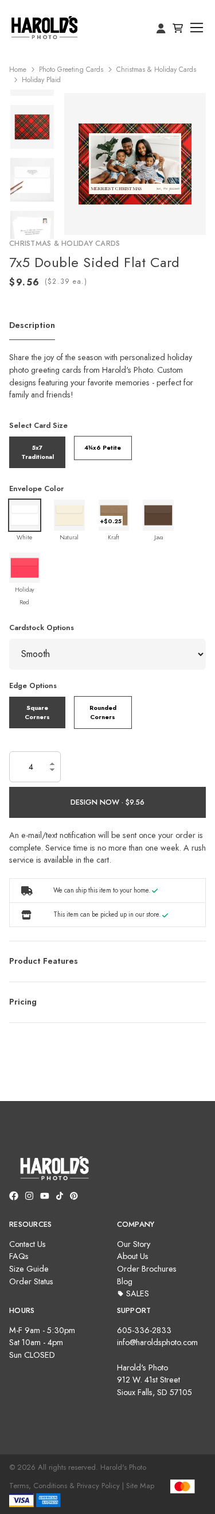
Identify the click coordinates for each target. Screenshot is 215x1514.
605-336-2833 (144, 1330)
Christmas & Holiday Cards (156, 69)
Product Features (43, 961)
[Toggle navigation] (197, 28)
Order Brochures (147, 1268)
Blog (124, 1281)
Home (17, 69)
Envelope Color (36, 488)
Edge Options (33, 685)
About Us (132, 1256)
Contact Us (27, 1244)
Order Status (31, 1281)
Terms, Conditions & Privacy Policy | (66, 1485)
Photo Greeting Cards (71, 69)
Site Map (140, 1485)
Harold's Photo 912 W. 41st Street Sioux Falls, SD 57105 (154, 1380)
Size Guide (29, 1268)
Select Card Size (38, 425)
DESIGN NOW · (98, 802)
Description (32, 325)
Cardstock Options (41, 627)
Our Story (133, 1244)
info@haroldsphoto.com (157, 1342)
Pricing (23, 1001)
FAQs (19, 1256)
